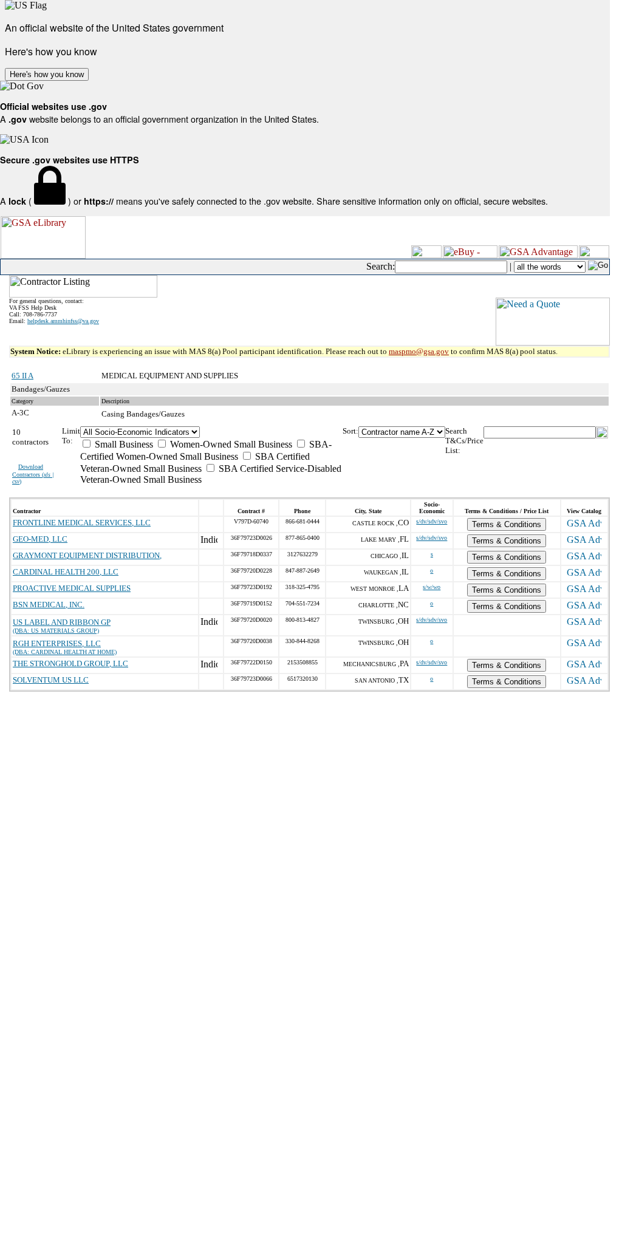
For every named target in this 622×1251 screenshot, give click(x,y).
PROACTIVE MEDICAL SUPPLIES (72, 588)
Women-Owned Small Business (230, 444)
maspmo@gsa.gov (419, 351)
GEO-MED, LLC (40, 539)
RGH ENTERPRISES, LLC (57, 643)
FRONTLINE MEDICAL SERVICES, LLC (82, 522)
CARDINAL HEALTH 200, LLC (65, 571)
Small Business (122, 444)
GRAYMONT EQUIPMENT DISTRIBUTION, (87, 555)
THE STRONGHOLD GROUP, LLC (70, 663)
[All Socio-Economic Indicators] (211, 432)
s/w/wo (431, 587)
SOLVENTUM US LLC (51, 679)
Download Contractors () (33, 474)
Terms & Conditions (506, 524)
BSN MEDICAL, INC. (48, 604)
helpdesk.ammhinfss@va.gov (63, 321)
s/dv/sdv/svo (431, 521)
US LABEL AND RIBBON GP (62, 622)
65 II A (22, 375)
